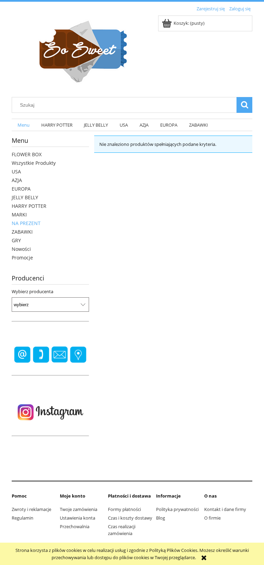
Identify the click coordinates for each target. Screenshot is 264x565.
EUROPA (21, 188)
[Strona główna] (80, 51)
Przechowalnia (74, 526)
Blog (160, 518)
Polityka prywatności (177, 509)
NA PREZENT (26, 223)
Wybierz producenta (32, 291)
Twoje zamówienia (78, 509)
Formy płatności (124, 509)
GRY (16, 240)
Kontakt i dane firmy (225, 509)
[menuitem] (23, 125)
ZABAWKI (22, 231)
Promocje (22, 257)
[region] (50, 355)
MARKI (19, 214)
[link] (50, 355)
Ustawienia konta (77, 518)
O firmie (212, 518)
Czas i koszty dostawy (130, 518)
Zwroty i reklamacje (31, 509)
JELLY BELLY (25, 197)
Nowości (21, 249)
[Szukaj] (244, 105)
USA (16, 171)
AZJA (17, 180)
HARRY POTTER (29, 206)
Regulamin (22, 518)
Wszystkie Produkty (34, 163)
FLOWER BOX (27, 154)
